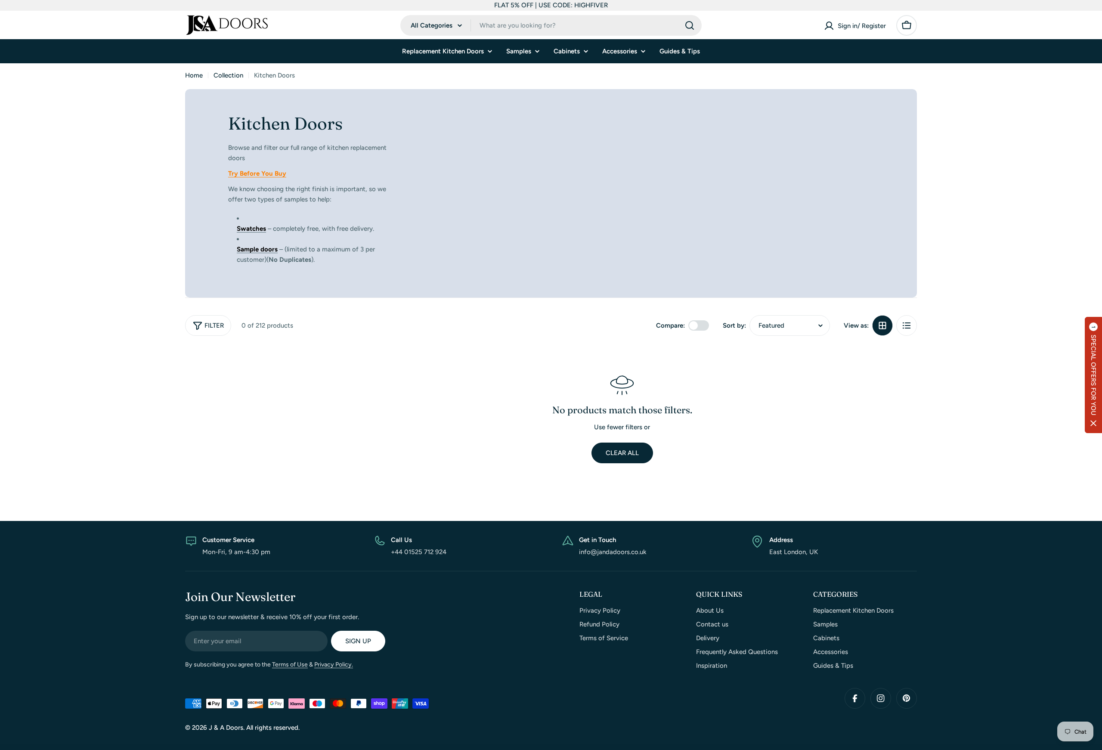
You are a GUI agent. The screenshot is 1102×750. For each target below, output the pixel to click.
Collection (228, 75)
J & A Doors (226, 727)
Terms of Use (290, 664)
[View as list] (906, 325)
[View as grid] (882, 325)
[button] (1093, 375)
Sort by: (734, 325)
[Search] (689, 25)
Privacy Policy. (333, 664)
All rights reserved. (273, 727)
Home (194, 75)
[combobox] (551, 25)
